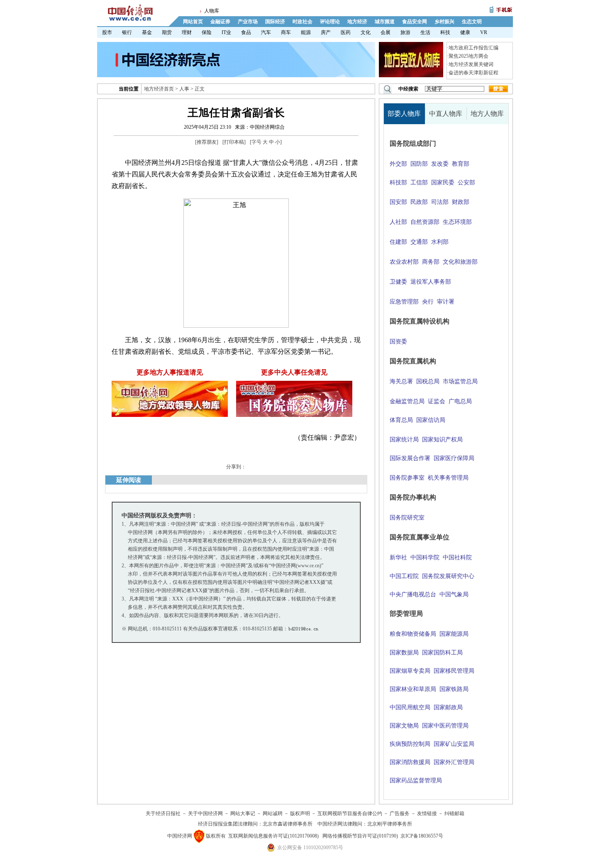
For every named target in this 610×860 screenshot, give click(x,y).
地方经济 (357, 22)
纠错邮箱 (454, 813)
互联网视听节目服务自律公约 (349, 813)
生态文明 (472, 22)
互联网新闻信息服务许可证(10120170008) (273, 836)
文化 (366, 32)
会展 (385, 32)
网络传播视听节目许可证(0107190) (360, 836)
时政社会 (302, 22)
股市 (107, 32)
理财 (187, 32)
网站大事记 (242, 813)
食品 (246, 32)
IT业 (226, 32)
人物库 (211, 11)
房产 (326, 32)
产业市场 (248, 22)
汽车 (266, 32)
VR (483, 32)
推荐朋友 (207, 142)
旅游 (405, 32)
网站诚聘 (273, 813)
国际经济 (275, 22)
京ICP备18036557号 (421, 836)
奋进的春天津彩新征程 (473, 73)
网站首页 (193, 22)
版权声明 (300, 813)
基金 (147, 32)
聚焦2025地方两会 (468, 56)
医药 (346, 32)
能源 (306, 32)
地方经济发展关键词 (471, 64)
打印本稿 (234, 142)
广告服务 (400, 813)
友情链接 (427, 813)
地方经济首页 (159, 89)
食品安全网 (414, 22)
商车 (286, 32)
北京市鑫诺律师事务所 (287, 824)
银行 (127, 32)
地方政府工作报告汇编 (473, 48)
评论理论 (330, 22)
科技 (445, 32)
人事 (184, 89)
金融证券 (220, 22)
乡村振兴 (444, 22)
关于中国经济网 (205, 813)
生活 (425, 32)
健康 (465, 32)
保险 (207, 32)
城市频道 (385, 22)
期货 (167, 32)
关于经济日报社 (163, 813)
